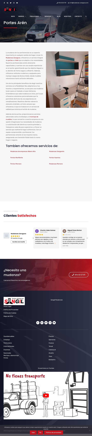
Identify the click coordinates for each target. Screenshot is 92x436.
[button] (86, 16)
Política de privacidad (53, 432)
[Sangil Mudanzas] (11, 9)
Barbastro (52, 360)
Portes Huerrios (54, 157)
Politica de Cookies (10, 313)
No (40, 432)
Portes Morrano (15, 164)
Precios (51, 336)
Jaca (50, 356)
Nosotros (67, 16)
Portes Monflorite (16, 157)
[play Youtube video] (46, 395)
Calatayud (52, 350)
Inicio (13, 16)
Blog (58, 16)
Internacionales (9, 346)
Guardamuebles (9, 336)
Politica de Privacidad (11, 310)
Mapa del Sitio (8, 316)
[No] (90, 430)
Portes (6, 358)
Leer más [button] (38, 246)
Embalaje (7, 340)
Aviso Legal (7, 306)
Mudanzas (59, 300)
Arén (17, 60)
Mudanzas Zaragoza (13, 58)
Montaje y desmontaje (11, 355)
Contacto (78, 16)
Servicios (48, 16)
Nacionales (7, 353)
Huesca (51, 343)
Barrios (21, 16)
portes (10, 60)
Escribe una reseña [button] (18, 242)
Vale (33, 432)
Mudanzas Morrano (56, 164)
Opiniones (52, 340)
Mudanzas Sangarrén (56, 151)
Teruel (51, 346)
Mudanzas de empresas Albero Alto (23, 151)
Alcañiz (51, 353)
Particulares (8, 343)
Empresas (7, 350)
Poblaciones (34, 16)
